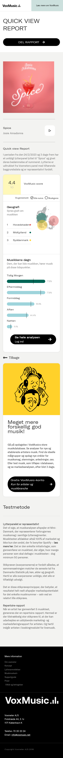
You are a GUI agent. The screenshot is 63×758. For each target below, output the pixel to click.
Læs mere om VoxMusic (47, 5)
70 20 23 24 (19, 731)
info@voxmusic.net (20, 734)
